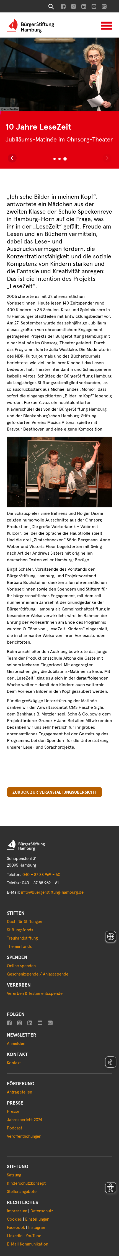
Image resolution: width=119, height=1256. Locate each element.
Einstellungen (37, 1219)
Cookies (14, 1219)
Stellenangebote (22, 1192)
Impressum (17, 1211)
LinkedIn (14, 1236)
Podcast (14, 1128)
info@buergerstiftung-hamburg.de (52, 892)
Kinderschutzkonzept (26, 1183)
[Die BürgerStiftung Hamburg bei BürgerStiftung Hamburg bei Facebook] (9, 1023)
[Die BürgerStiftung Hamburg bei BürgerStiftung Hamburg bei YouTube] (40, 1023)
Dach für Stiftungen (24, 922)
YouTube (33, 1236)
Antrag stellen (19, 1092)
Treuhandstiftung (22, 938)
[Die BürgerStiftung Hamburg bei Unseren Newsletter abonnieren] (50, 1023)
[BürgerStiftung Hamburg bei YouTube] (94, 6)
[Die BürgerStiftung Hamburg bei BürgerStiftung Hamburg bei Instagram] (19, 1023)
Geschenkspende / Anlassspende (37, 974)
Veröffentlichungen (24, 1136)
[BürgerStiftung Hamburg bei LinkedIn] (83, 6)
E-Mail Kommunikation (27, 1244)
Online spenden (21, 966)
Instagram (37, 1228)
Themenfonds (19, 947)
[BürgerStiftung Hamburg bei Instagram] (73, 6)
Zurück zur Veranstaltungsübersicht (54, 792)
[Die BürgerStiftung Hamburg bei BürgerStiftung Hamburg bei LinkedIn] (29, 1023)
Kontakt (14, 1063)
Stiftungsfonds (20, 930)
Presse (13, 1112)
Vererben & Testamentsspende (35, 994)
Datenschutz (41, 1211)
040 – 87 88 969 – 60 (41, 875)
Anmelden (16, 1044)
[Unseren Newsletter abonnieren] (104, 6)
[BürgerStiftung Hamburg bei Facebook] (63, 6)
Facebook (16, 1228)
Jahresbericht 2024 (24, 1120)
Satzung (14, 1175)
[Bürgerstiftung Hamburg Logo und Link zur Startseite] (30, 25)
